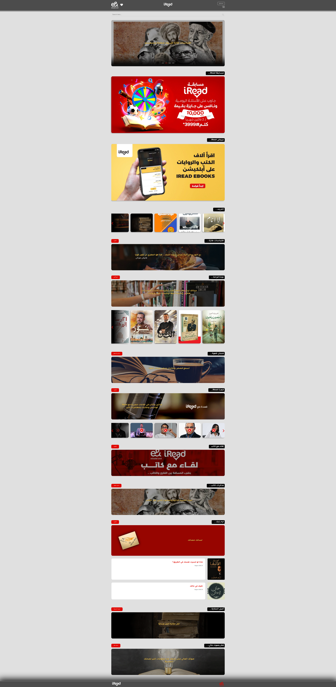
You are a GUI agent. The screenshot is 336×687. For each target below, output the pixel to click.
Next (112, 223)
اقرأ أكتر (116, 277)
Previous (223, 223)
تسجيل (221, 3)
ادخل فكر (116, 645)
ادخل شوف (116, 485)
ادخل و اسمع (117, 353)
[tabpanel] (168, 43)
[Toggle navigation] (223, 7)
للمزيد (115, 390)
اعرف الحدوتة (117, 609)
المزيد (115, 240)
